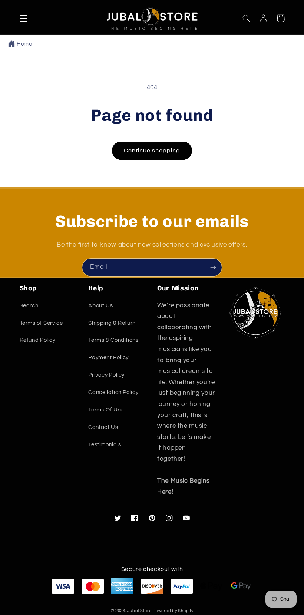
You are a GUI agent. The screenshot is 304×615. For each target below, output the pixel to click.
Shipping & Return (112, 323)
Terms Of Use (106, 410)
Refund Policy (38, 340)
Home (24, 44)
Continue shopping (152, 150)
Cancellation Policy (113, 392)
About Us (100, 305)
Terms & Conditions (113, 340)
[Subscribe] (213, 267)
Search (29, 305)
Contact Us (103, 427)
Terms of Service (41, 323)
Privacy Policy (106, 375)
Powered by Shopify (173, 611)
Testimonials (104, 444)
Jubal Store (139, 611)
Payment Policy (108, 357)
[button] (23, 18)
